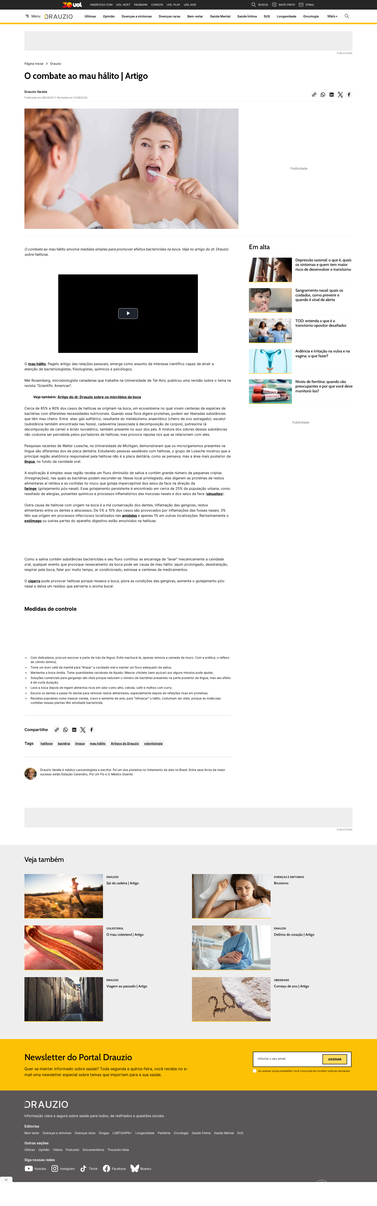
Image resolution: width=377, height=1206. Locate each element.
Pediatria (164, 1133)
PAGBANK (141, 4)
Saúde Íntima (247, 16)
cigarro (34, 581)
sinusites (214, 494)
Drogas (104, 1133)
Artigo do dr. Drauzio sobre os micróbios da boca (99, 397)
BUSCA (263, 4)
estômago (33, 521)
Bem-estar (195, 16)
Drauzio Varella (35, 92)
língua (29, 461)
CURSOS (157, 4)
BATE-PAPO (287, 4)
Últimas (90, 16)
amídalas (129, 515)
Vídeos (57, 1150)
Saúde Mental (220, 16)
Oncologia (311, 16)
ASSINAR (334, 1059)
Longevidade (286, 16)
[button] (314, 94)
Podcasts (72, 1150)
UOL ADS (190, 4)
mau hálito (37, 364)
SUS (267, 16)
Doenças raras (169, 16)
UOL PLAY (173, 4)
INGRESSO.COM (101, 4)
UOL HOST (123, 4)
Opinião (109, 16)
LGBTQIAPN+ (122, 1133)
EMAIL (310, 4)
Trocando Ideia (118, 1150)
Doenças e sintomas (137, 16)
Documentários (93, 1150)
